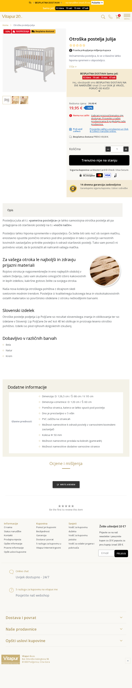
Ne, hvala (97, 370)
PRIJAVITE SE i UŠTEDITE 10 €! (97, 363)
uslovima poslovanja (112, 378)
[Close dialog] (125, 308)
